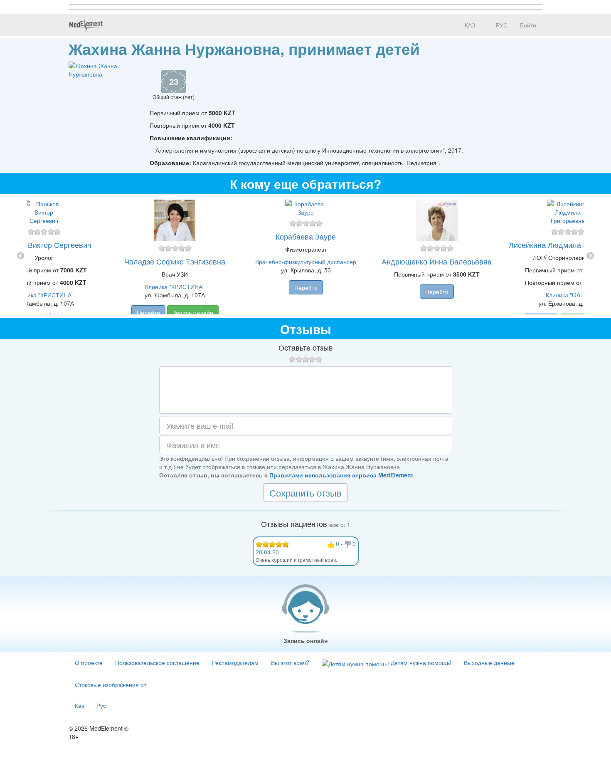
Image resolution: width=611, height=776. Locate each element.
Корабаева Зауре (306, 236)
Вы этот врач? (290, 662)
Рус (101, 705)
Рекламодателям (235, 662)
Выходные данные (489, 662)
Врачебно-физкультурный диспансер (305, 261)
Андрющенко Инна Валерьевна (437, 261)
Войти (528, 25)
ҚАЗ (469, 25)
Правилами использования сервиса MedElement (341, 475)
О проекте (89, 662)
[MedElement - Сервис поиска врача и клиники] (85, 25)
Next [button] (590, 256)
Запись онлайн (192, 312)
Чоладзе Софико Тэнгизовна (174, 261)
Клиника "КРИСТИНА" (44, 295)
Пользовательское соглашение (157, 662)
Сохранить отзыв (305, 492)
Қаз (79, 705)
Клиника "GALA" (567, 295)
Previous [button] (21, 256)
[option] (305, 256)
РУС (501, 25)
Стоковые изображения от (110, 684)
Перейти (148, 312)
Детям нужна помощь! (420, 662)
